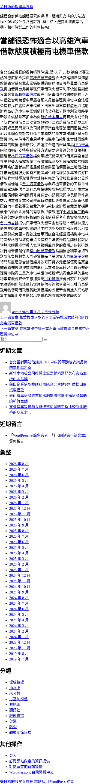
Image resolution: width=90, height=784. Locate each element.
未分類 (53, 312)
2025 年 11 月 (19, 514)
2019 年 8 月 (19, 654)
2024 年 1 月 (19, 637)
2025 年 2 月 (19, 564)
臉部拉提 (16, 716)
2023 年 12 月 (19, 642)
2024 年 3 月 (19, 626)
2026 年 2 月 (19, 497)
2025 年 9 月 (19, 525)
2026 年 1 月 (19, 503)
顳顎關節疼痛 (20, 732)
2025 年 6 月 (19, 542)
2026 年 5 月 (19, 480)
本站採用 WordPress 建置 (54, 782)
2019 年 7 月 (19, 659)
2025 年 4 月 (19, 553)
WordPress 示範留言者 (30, 435)
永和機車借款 (26, 95)
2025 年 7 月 (19, 536)
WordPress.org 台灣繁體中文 (31, 772)
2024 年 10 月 (19, 587)
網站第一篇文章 (72, 435)
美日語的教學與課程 (16, 7)
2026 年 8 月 (19, 464)
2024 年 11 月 (19, 581)
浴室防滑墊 (18, 699)
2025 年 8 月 (19, 531)
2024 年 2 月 (19, 631)
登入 (13, 755)
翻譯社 (14, 710)
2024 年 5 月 (19, 614)
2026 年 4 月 (19, 486)
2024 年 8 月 (19, 598)
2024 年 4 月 (19, 620)
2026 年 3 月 (19, 492)
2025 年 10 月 (19, 520)
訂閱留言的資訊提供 (25, 767)
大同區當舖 (72, 256)
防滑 (13, 727)
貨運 (13, 721)
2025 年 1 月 (19, 570)
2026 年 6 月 (19, 475)
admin (16, 312)
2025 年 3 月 (19, 559)
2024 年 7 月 (19, 603)
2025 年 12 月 (19, 508)
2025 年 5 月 (19, 547)
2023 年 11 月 (19, 648)
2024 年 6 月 (19, 609)
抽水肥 (14, 688)
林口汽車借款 (22, 156)
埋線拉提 (16, 682)
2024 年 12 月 (19, 575)
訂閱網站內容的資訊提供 (29, 761)
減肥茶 (14, 705)
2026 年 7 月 (19, 469)
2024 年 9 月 (19, 592)
